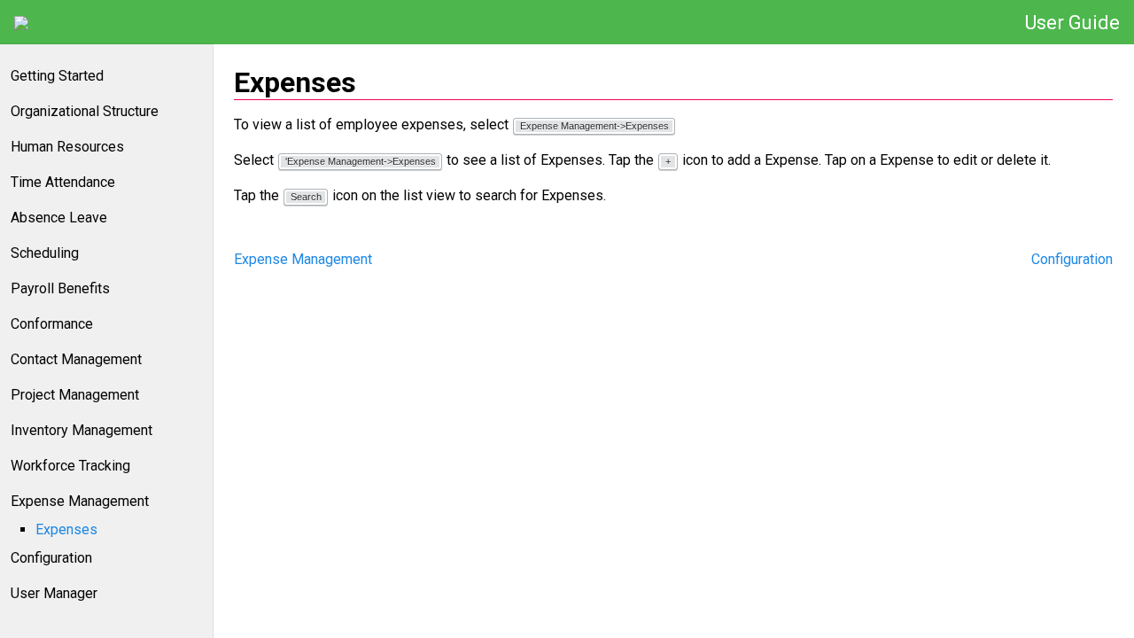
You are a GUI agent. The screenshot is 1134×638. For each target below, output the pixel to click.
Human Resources (67, 146)
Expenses (66, 529)
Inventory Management (81, 430)
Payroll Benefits (60, 288)
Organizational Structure (85, 111)
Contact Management (76, 359)
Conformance (52, 323)
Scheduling (45, 253)
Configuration (51, 557)
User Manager (54, 593)
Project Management (75, 394)
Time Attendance (63, 182)
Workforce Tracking (70, 465)
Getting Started (57, 75)
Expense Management (80, 501)
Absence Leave (59, 217)
